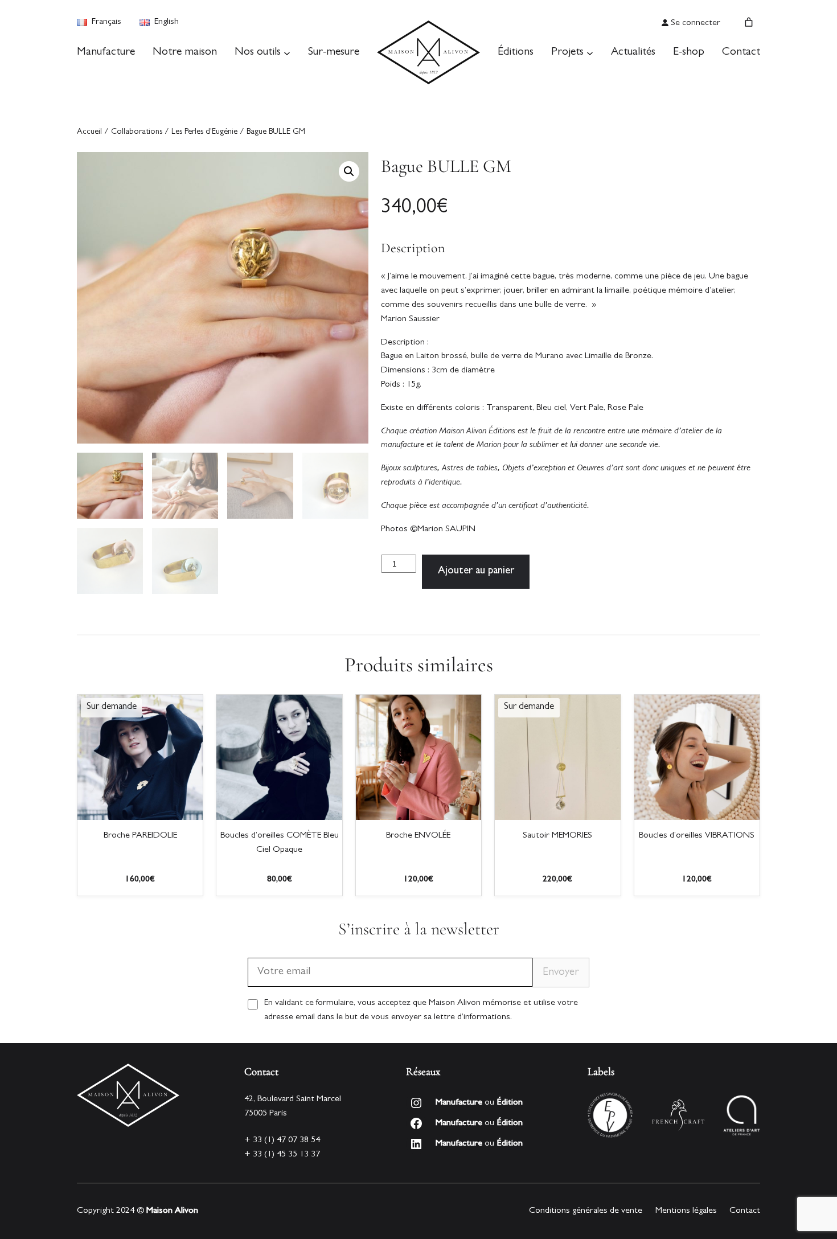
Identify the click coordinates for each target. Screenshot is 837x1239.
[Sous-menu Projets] (589, 52)
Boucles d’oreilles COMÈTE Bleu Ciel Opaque (279, 843)
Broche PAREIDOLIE (140, 835)
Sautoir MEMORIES (557, 835)
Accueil (89, 132)
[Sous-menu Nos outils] (287, 52)
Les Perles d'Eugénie (204, 132)
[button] (349, 171)
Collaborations (136, 132)
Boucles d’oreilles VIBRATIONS (696, 835)
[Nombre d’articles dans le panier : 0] (748, 22)
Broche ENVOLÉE (418, 835)
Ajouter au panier (476, 571)
